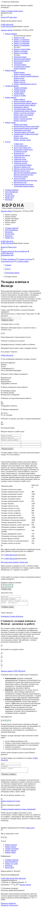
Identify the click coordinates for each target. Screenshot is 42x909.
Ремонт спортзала (20, 120)
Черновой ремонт (20, 57)
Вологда (9, 17)
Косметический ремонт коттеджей (26, 126)
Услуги (7, 142)
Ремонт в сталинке (21, 51)
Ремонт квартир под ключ (10, 801)
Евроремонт (18, 63)
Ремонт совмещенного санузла (25, 84)
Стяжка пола (18, 144)
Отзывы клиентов (11, 190)
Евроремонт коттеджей (22, 130)
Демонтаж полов (20, 159)
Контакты (8, 199)
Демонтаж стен (19, 157)
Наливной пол (19, 153)
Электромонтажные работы (24, 186)
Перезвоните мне (7, 255)
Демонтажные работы (22, 155)
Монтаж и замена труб (22, 167)
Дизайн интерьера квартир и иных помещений (18, 809)
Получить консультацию (10, 562)
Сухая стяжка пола (21, 146)
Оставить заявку (22, 261)
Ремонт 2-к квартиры (21, 41)
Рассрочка (9, 194)
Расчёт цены (9, 196)
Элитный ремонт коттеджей (24, 132)
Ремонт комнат (10, 70)
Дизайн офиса (19, 93)
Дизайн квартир (20, 90)
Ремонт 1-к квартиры (21, 39)
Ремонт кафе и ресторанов (23, 115)
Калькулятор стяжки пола (23, 149)
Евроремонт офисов (21, 107)
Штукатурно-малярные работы (25, 173)
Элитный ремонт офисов (23, 109)
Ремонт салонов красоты (23, 119)
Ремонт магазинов (20, 117)
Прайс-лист (9, 197)
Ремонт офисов (10, 97)
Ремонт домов (10, 122)
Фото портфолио (22, 251)
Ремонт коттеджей (20, 124)
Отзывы (13, 616)
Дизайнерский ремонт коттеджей (26, 134)
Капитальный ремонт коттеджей (26, 128)
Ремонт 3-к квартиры (21, 43)
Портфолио (5, 616)
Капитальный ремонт (22, 61)
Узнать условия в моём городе (12, 11)
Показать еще (6, 589)
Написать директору (8, 903)
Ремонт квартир (11, 34)
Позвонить (5, 905)
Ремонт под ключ (11, 864)
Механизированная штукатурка (25, 180)
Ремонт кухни (19, 78)
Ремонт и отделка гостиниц (24, 113)
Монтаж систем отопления (23, 169)
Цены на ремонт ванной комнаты (26, 76)
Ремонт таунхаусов (21, 138)
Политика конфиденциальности (12, 890)
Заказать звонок (6, 30)
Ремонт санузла (19, 82)
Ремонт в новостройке (22, 49)
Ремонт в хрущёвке (21, 53)
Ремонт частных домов (22, 140)
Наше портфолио (9, 259)
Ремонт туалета (19, 80)
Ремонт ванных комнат (22, 74)
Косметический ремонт (22, 59)
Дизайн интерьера (12, 86)
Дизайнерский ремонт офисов (25, 111)
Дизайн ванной (19, 92)
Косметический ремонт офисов (25, 103)
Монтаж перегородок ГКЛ (23, 175)
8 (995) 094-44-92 (7, 24)
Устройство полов (20, 151)
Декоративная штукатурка (23, 184)
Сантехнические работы (23, 165)
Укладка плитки (20, 178)
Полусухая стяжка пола (22, 147)
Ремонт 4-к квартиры (21, 45)
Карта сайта (9, 867)
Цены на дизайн (20, 95)
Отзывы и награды (25, 259)
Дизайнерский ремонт (22, 66)
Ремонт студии (19, 37)
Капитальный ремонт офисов (24, 105)
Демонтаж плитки (20, 163)
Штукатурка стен (20, 182)
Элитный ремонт (20, 65)
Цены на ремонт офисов (23, 101)
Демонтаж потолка (21, 161)
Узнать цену (23, 562)
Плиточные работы (21, 176)
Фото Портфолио (11, 192)
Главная (8, 265)
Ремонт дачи (18, 136)
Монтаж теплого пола (22, 171)
